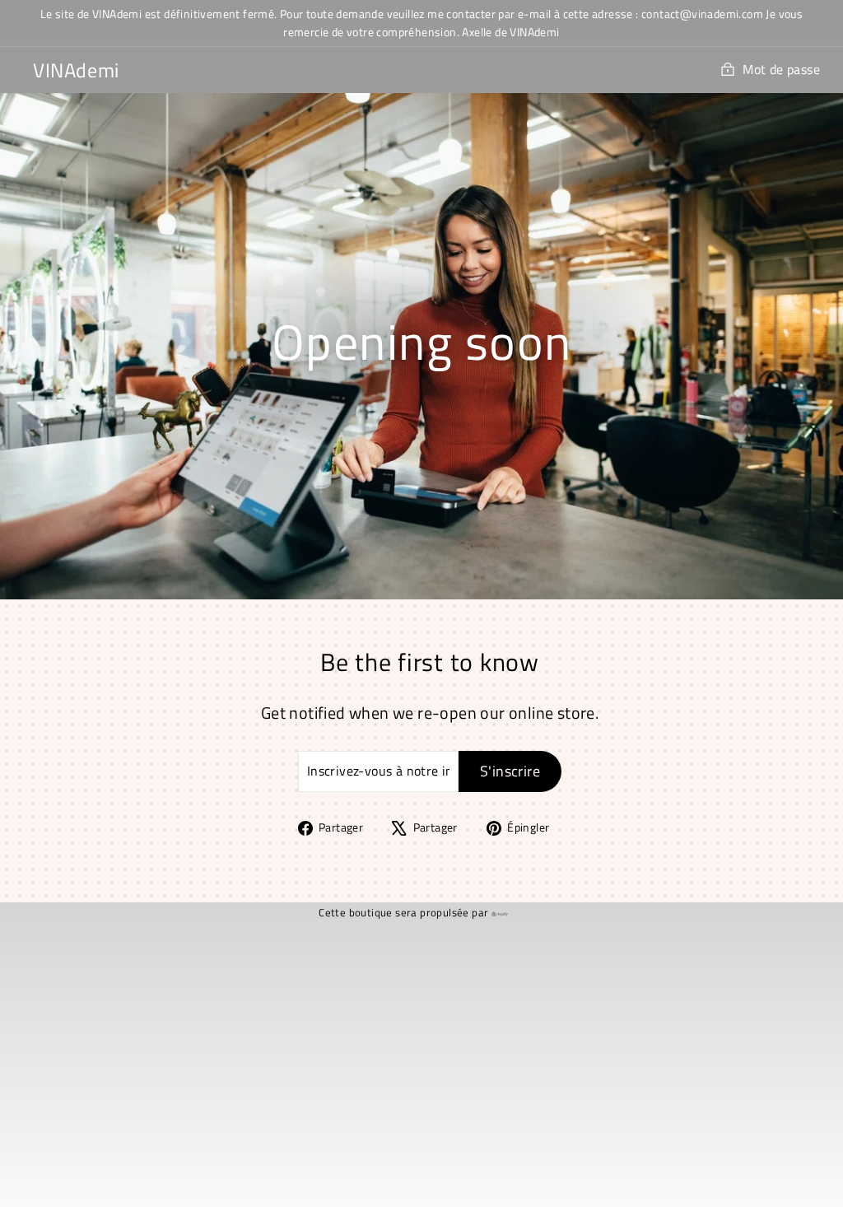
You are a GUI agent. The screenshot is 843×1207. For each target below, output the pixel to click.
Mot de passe (781, 69)
